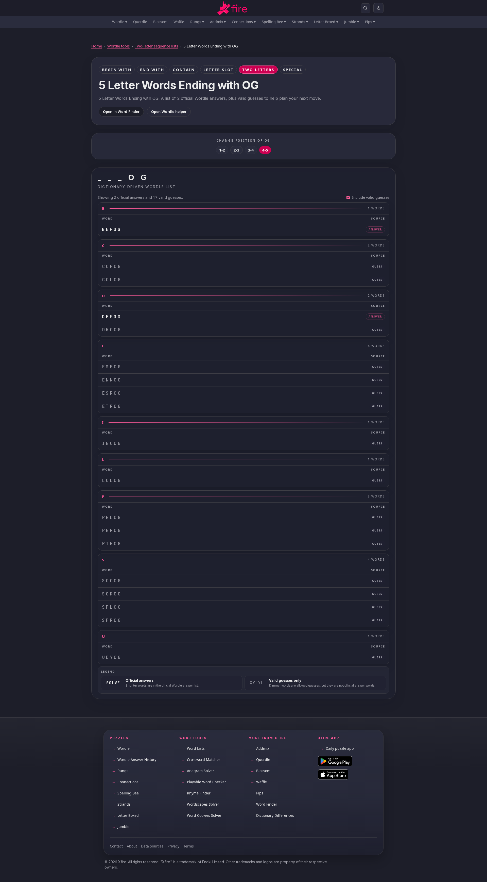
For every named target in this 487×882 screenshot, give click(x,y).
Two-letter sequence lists (156, 45)
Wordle (119, 21)
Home (96, 45)
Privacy (173, 846)
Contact (116, 846)
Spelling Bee (274, 21)
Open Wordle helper (168, 111)
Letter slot (218, 69)
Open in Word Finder (121, 111)
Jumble (351, 21)
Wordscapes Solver (200, 804)
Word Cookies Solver (201, 815)
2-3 (236, 150)
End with (152, 69)
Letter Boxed (326, 21)
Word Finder (264, 804)
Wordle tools (118, 45)
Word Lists (193, 748)
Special (292, 69)
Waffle (178, 21)
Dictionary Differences (272, 815)
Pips (370, 21)
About (132, 846)
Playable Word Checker (203, 781)
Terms (188, 846)
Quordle (140, 21)
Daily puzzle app (337, 748)
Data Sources (152, 846)
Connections (244, 21)
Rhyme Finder (196, 793)
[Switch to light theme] (378, 8)
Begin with (116, 69)
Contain (184, 69)
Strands (300, 21)
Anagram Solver (197, 770)
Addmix (218, 21)
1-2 (222, 150)
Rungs (197, 21)
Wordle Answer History (134, 759)
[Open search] (365, 8)
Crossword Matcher (200, 759)
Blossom (160, 21)
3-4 (251, 150)
